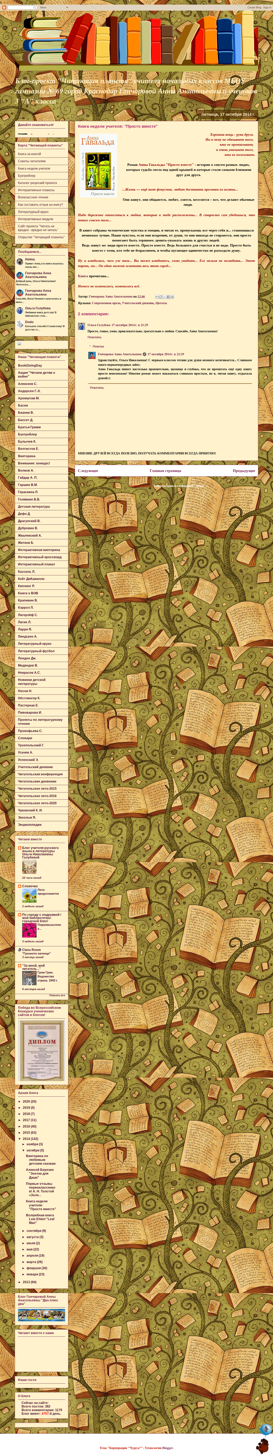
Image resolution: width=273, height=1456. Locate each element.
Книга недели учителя (34, 168)
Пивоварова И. (30, 712)
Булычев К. (27, 441)
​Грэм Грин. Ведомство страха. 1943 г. (48, 976)
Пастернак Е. (28, 705)
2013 (27, 1282)
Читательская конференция (40, 774)
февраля (34, 1268)
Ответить (94, 337)
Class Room (31, 950)
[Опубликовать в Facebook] (168, 297)
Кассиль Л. (26, 571)
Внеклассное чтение (33, 197)
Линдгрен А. (27, 636)
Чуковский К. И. (30, 810)
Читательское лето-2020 (37, 803)
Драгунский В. (29, 521)
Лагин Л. (24, 622)
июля (31, 1243)
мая (30, 1249)
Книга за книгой (29, 154)
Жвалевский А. (30, 535)
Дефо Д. (24, 513)
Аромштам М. (28, 398)
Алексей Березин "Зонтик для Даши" (40, 1173)
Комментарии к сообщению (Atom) (179, 485)
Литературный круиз (33, 212)
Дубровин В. (28, 528)
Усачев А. (25, 752)
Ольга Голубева (99, 324)
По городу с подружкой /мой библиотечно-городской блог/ (41, 918)
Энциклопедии (30, 824)
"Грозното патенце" (36, 953)
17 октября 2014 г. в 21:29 (130, 324)
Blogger (167, 1447)
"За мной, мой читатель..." (33, 967)
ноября (33, 1144)
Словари (25, 738)
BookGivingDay (30, 365)
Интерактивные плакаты (36, 190)
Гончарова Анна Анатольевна (119, 354)
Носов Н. (25, 691)
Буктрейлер (26, 175)
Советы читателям (32, 161)
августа (33, 1237)
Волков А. (26, 470)
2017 (27, 1120)
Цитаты (161, 303)
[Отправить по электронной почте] (157, 297)
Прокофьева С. (30, 731)
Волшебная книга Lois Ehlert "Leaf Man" (40, 1219)
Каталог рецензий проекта (37, 183)
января (33, 1274)
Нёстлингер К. (29, 698)
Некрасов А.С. (29, 672)
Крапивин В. (28, 600)
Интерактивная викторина (39, 550)
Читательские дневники (37, 781)
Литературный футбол (36, 651)
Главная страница (165, 470)
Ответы (98, 346)
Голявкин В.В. (29, 499)
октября (33, 1150)
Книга (83, 275)
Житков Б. (26, 542)
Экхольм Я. (27, 817)
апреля (33, 1255)
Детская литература (34, 506)
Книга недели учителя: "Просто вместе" (41, 1205)
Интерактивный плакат (36, 564)
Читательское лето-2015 (37, 788)
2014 (27, 1138)
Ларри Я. (25, 629)
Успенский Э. (28, 760)
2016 (27, 1126)
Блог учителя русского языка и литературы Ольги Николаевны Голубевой (40, 852)
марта (32, 1262)
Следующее (88, 470)
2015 (27, 1132)
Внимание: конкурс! (34, 463)
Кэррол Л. (26, 607)
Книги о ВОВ (28, 593)
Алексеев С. (27, 384)
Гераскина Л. (28, 492)
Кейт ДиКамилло (31, 579)
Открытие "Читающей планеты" (41, 237)
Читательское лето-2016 (37, 796)
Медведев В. (28, 665)
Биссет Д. (25, 420)
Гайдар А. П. (27, 477)
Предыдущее (244, 470)
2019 (27, 1107)
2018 (27, 1114)
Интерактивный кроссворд (40, 557)
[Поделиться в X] (165, 297)
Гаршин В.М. (28, 485)
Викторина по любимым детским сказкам (41, 1159)
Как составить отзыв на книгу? (40, 204)
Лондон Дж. (27, 658)
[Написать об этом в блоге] (161, 297)
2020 (27, 1101)
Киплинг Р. (26, 586)
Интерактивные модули (35, 219)
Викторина (26, 456)
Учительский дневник (138, 303)
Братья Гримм (29, 427)
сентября (34, 1230)
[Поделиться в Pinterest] (172, 297)
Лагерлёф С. (28, 615)
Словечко (30, 886)
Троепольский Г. (31, 745)
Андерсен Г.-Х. (29, 391)
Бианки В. (26, 412)
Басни (23, 405)
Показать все (57, 995)
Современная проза (106, 303)
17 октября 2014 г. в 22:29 (165, 354)
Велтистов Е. (28, 448)
